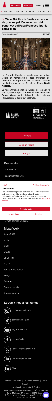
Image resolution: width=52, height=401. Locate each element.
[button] (6, 185)
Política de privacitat (41, 185)
